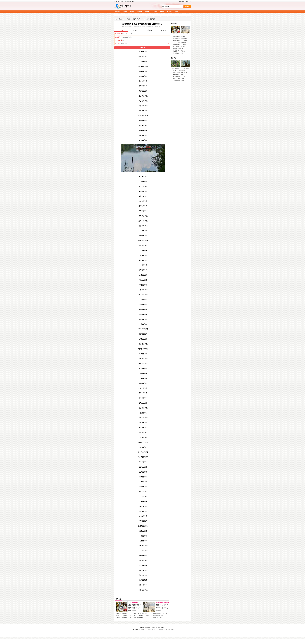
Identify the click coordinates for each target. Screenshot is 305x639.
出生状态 (117, 33)
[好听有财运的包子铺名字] (175, 66)
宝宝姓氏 (117, 37)
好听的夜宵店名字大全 (139, 617)
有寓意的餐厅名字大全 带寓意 (141, 615)
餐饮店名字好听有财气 (178, 78)
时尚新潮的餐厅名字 (178, 53)
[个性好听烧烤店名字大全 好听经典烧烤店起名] (121, 611)
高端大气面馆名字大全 (158, 617)
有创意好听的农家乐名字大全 (141, 613)
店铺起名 (162, 11)
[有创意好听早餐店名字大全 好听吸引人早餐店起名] (149, 611)
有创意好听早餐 (185, 34)
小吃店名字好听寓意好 (178, 80)
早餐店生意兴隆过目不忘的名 (180, 72)
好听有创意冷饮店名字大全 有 (123, 617)
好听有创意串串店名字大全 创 (160, 613)
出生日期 (117, 43)
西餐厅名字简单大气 (178, 50)
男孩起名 (132, 11)
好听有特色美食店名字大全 (122, 613)
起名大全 (188, 1)
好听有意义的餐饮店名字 (179, 52)
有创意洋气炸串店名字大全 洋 (123, 615)
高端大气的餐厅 (185, 68)
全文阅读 (134, 610)
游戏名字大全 (182, 1)
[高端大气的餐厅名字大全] (185, 66)
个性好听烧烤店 (175, 34)
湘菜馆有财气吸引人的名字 (179, 76)
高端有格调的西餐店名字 (179, 71)
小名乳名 (147, 11)
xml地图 (158, 627)
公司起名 (154, 11)
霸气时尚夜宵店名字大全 (159, 615)
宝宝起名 (125, 11)
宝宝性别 (117, 40)
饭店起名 (169, 11)
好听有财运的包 (175, 68)
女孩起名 (139, 11)
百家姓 (176, 11)
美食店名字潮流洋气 (178, 48)
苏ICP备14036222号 (135, 629)
